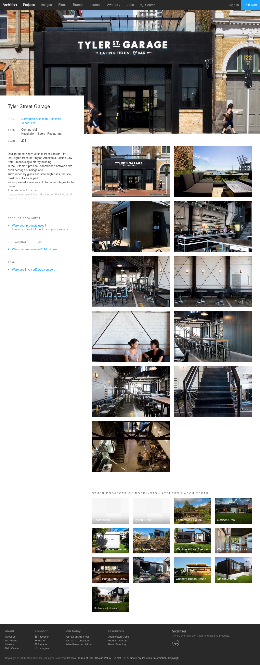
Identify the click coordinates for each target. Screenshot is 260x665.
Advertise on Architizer (78, 644)
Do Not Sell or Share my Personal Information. (140, 658)
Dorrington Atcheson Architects (41, 119)
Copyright (173, 658)
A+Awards (11, 640)
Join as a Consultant (77, 640)
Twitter (41, 640)
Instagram (43, 648)
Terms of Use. (86, 658)
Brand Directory (117, 644)
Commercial (29, 129)
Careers (9, 644)
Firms (62, 4)
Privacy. (72, 658)
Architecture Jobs (118, 636)
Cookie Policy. (103, 658)
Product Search (117, 640)
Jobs (130, 4)
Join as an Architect (77, 636)
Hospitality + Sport (33, 133)
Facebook (43, 636)
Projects (29, 4)
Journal (95, 4)
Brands (78, 4)
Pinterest (42, 644)
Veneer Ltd (28, 123)
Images (46, 4)
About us (10, 636)
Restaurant (54, 133)
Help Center (12, 648)
